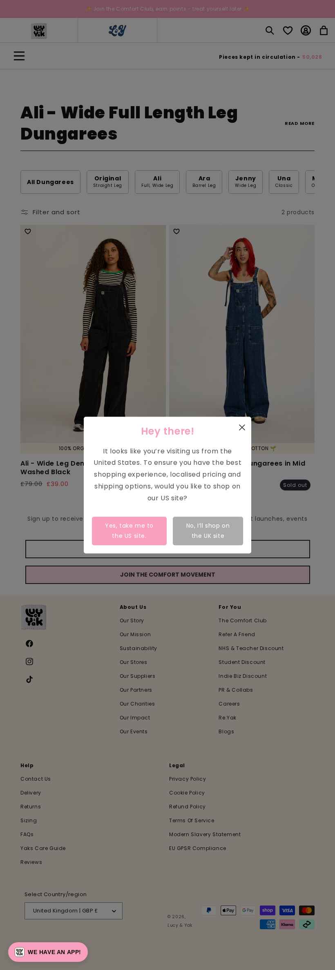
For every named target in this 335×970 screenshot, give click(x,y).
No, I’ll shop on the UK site (208, 531)
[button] (48, 952)
